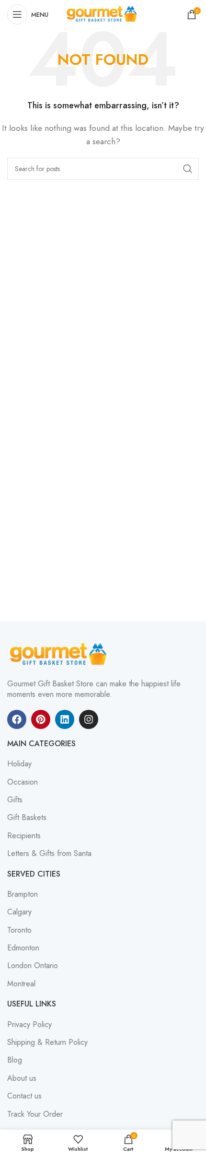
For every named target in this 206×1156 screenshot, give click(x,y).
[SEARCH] (188, 169)
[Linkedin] (64, 719)
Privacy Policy (29, 1024)
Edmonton (23, 948)
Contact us (24, 1096)
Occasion (22, 782)
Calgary (19, 912)
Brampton (22, 894)
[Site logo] (103, 13)
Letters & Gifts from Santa (49, 853)
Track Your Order (35, 1114)
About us (21, 1078)
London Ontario (32, 965)
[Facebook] (16, 719)
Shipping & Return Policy (47, 1042)
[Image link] (60, 653)
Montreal (21, 984)
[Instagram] (88, 719)
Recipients (24, 836)
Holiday (19, 764)
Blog (14, 1060)
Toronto (19, 930)
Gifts (15, 800)
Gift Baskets (26, 817)
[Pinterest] (40, 719)
